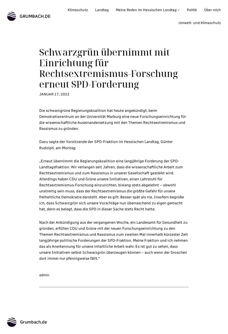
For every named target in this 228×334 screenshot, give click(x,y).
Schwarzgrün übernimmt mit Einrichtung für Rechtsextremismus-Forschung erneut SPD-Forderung (108, 68)
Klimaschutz (78, 10)
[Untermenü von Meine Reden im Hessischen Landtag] (178, 10)
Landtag (102, 10)
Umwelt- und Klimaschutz (200, 23)
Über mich (212, 10)
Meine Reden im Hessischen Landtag (146, 10)
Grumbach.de (35, 16)
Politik (192, 10)
